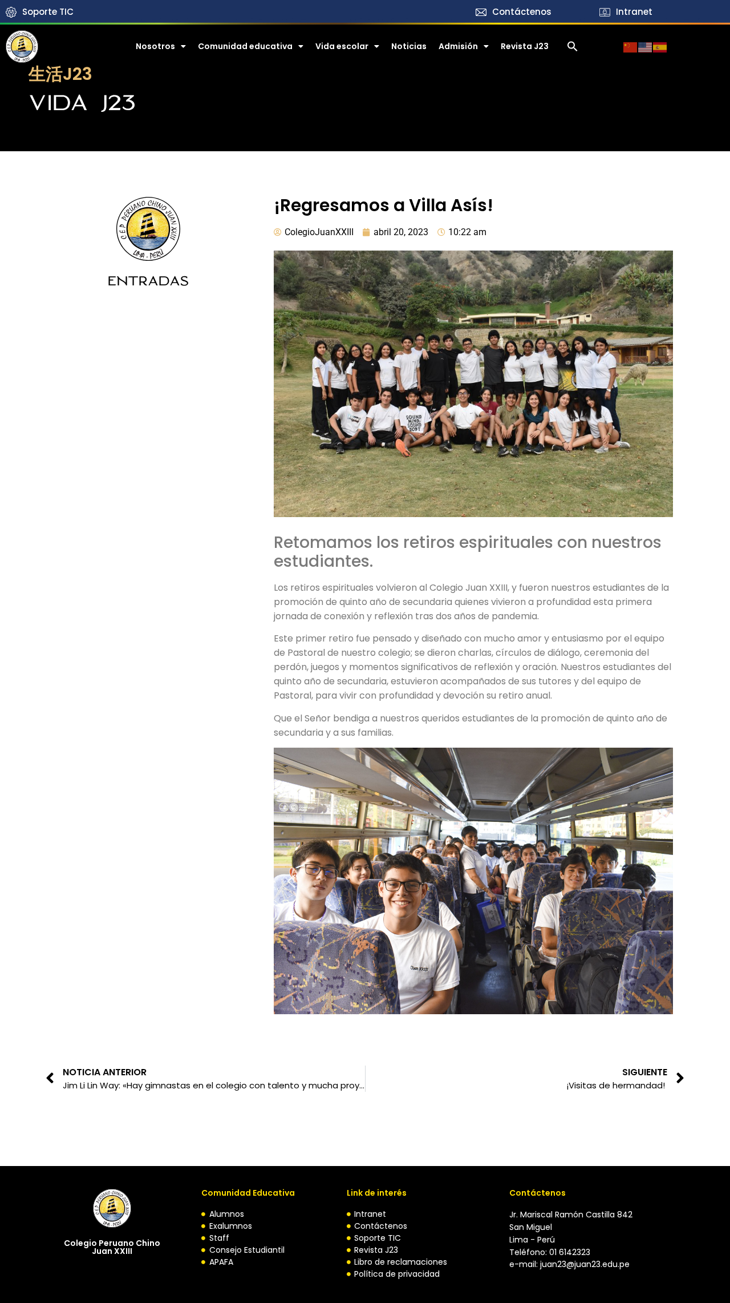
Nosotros (155, 46)
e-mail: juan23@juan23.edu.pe (569, 1264)
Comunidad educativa (245, 46)
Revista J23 (525, 46)
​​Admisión (458, 46)
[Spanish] (660, 46)
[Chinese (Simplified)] (630, 46)
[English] (645, 46)
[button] (572, 46)
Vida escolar (341, 46)
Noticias (409, 46)
